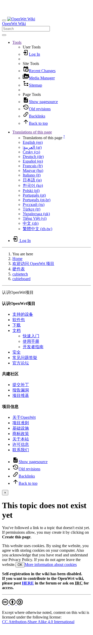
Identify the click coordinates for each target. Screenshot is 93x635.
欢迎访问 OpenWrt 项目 (33, 263)
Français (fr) (33, 166)
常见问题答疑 (24, 357)
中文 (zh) (30, 223)
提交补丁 (20, 384)
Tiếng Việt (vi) (35, 218)
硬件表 (18, 269)
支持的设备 (22, 314)
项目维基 (20, 395)
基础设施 (20, 428)
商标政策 (20, 433)
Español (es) (33, 161)
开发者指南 (33, 347)
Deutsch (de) (33, 156)
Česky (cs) (31, 152)
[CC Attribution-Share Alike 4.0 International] (12, 603)
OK (20, 565)
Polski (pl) (31, 190)
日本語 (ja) (32, 180)
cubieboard (21, 279)
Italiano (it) (32, 175)
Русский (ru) (33, 204)
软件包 (18, 320)
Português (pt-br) (36, 200)
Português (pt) (34, 195)
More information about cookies (51, 564)
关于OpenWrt (24, 417)
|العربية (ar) (32, 147)
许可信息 (20, 444)
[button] (16, 42)
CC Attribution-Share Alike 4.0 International (38, 622)
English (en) (33, 142)
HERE (28, 583)
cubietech (20, 274)
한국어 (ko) (33, 185)
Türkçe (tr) (31, 209)
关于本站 (20, 439)
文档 (16, 330)
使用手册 (31, 341)
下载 (16, 325)
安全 (16, 352)
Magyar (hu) (33, 170)
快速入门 (31, 336)
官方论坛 (20, 363)
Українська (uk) (36, 214)
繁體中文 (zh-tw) (37, 229)
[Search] (4, 35)
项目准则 (20, 423)
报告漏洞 (20, 390)
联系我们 (20, 450)
